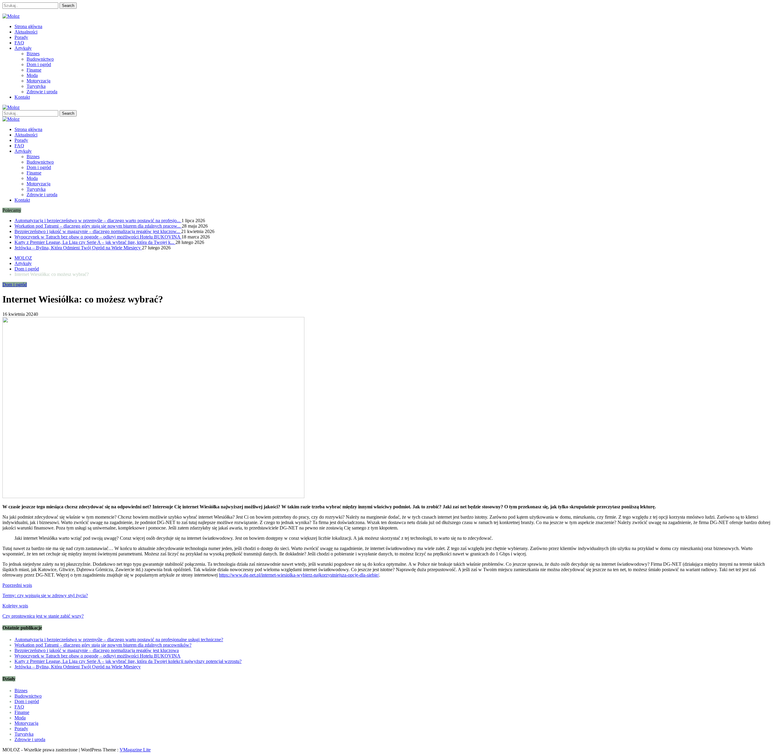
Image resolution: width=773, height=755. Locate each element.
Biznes (33, 53)
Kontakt (22, 97)
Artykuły (23, 48)
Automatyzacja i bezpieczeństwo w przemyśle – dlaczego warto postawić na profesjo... (97, 220)
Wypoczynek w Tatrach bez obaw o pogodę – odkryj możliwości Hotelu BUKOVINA (97, 236)
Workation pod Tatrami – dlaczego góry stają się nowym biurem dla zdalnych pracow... (98, 226)
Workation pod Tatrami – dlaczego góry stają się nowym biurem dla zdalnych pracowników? (102, 645)
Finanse (34, 69)
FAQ (19, 42)
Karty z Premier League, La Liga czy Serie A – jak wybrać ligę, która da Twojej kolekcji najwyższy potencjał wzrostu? (128, 661)
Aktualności (25, 31)
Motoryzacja (38, 80)
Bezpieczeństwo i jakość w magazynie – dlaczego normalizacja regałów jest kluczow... (97, 231)
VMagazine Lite (135, 749)
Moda (32, 75)
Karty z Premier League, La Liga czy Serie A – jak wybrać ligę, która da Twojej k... (94, 242)
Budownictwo (40, 59)
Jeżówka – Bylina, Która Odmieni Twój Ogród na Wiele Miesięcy (78, 247)
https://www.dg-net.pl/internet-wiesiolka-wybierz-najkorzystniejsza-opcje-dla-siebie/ (299, 574)
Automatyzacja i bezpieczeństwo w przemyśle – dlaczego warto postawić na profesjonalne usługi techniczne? (118, 639)
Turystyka (36, 86)
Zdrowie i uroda (42, 91)
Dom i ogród (39, 64)
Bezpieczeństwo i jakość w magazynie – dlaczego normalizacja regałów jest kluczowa (96, 650)
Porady (21, 37)
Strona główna (28, 26)
